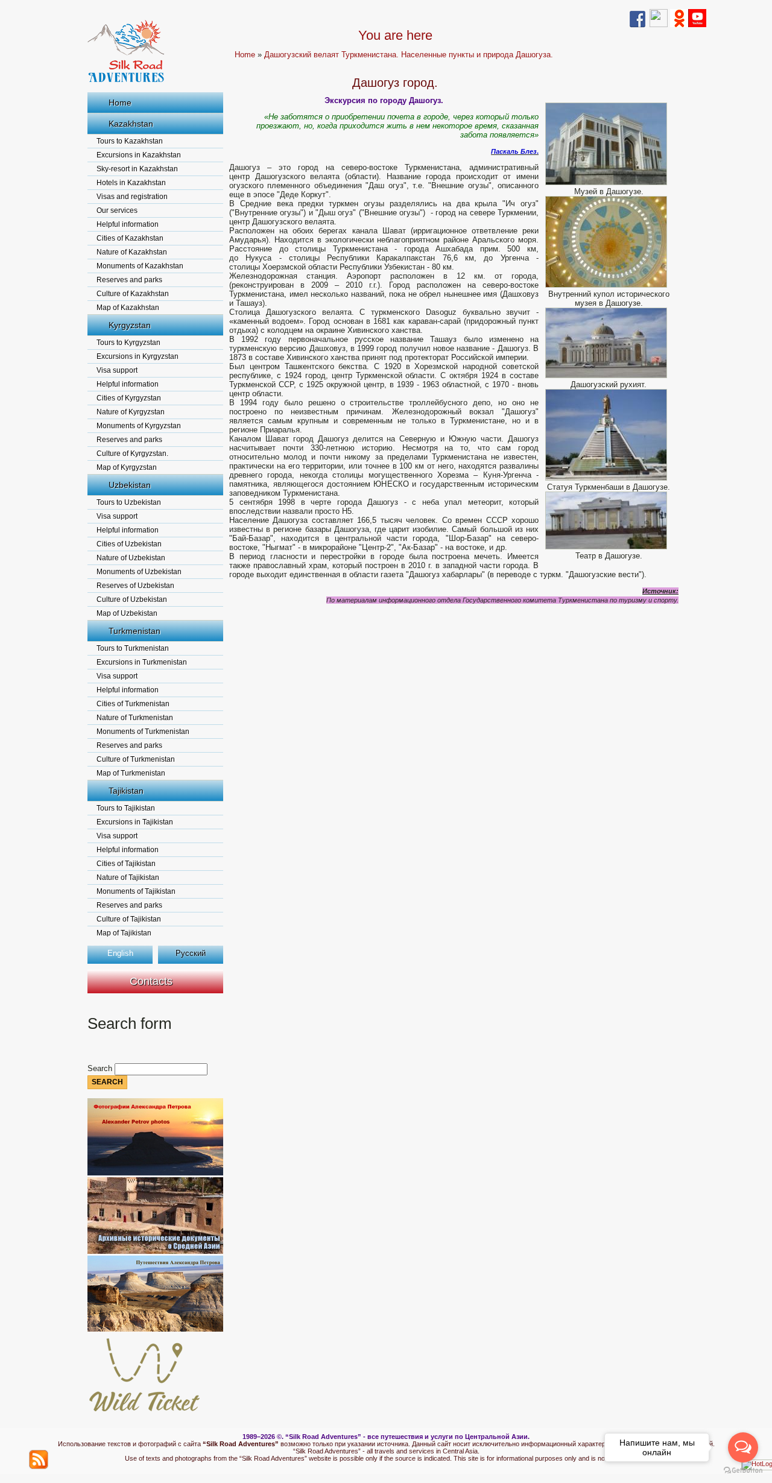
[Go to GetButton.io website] (743, 1471)
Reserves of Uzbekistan (135, 585)
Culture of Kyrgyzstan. (132, 453)
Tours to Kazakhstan (129, 141)
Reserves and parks (129, 280)
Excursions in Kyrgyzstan (137, 356)
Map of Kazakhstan (127, 307)
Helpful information (127, 224)
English (120, 953)
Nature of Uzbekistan (130, 558)
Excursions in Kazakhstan (138, 155)
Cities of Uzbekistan (129, 544)
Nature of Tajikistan (127, 877)
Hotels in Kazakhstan (131, 183)
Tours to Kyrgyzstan (128, 342)
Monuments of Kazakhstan (139, 266)
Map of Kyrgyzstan (126, 467)
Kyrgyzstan (130, 325)
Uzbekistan (130, 485)
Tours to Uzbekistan (128, 502)
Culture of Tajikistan (128, 919)
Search (101, 1068)
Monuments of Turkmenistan (142, 731)
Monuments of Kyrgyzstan (138, 426)
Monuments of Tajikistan (136, 891)
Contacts (151, 981)
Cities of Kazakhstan (129, 238)
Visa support (117, 370)
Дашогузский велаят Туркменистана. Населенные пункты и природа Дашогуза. (408, 54)
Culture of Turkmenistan (135, 759)
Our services (117, 210)
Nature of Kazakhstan (131, 252)
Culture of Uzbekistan (131, 599)
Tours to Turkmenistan (132, 648)
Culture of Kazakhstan (132, 293)
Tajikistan (126, 790)
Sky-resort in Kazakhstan (137, 169)
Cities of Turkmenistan (132, 704)
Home (120, 102)
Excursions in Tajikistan (134, 822)
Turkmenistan (134, 631)
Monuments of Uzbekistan (139, 572)
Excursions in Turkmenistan (141, 662)
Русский (191, 953)
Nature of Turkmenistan (134, 717)
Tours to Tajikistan (125, 808)
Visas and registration (132, 196)
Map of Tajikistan (123, 933)
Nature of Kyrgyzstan (130, 412)
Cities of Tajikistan (126, 863)
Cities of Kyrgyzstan (128, 398)
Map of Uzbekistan (126, 613)
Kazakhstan (131, 123)
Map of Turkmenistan (130, 773)
